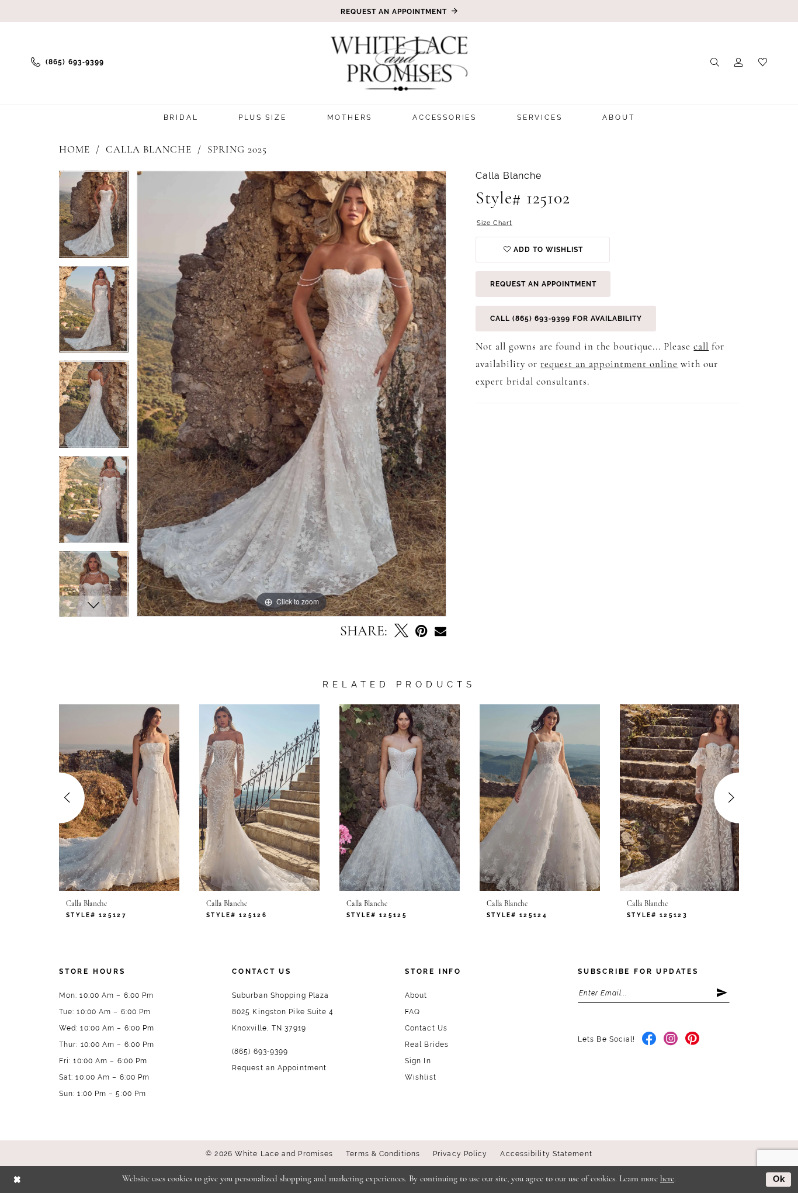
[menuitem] (67, 62)
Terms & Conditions (383, 1154)
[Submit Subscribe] (723, 993)
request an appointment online (609, 364)
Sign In (418, 1061)
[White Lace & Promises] (399, 63)
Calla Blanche (149, 150)
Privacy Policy (460, 1154)
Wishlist (420, 1077)
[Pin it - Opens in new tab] (421, 631)
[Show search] (715, 61)
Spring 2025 (237, 150)
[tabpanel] (94, 218)
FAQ (412, 1012)
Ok (779, 1179)
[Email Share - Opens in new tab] (440, 632)
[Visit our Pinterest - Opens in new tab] (692, 1039)
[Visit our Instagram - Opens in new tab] (671, 1039)
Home (74, 150)
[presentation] (119, 797)
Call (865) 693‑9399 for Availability (566, 318)
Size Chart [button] (494, 223)
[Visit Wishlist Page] (763, 61)
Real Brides (427, 1044)
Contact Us (426, 1028)
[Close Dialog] (17, 1179)
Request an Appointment (543, 284)
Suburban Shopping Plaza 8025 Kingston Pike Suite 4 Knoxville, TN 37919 (283, 1011)
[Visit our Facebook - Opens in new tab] (649, 1039)
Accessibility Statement (546, 1154)
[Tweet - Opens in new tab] (401, 632)
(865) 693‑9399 (260, 1051)
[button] (739, 61)
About (416, 995)
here (667, 1179)
